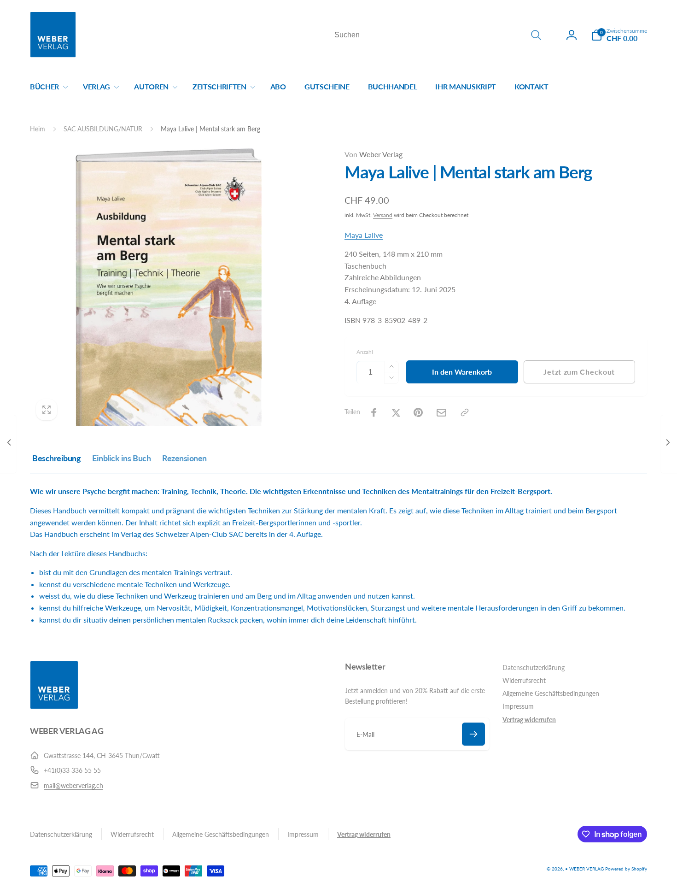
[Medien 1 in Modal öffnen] (169, 287)
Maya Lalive (363, 234)
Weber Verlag (373, 154)
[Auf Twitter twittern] (396, 412)
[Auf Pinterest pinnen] (418, 412)
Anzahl (364, 352)
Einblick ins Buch (121, 458)
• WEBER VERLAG (584, 868)
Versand (382, 215)
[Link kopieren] (464, 412)
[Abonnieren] (473, 734)
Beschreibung (56, 458)
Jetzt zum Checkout (579, 371)
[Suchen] (536, 35)
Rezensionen (184, 458)
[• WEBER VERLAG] (54, 706)
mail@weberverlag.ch (73, 785)
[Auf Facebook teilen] (374, 412)
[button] (619, 35)
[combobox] (437, 35)
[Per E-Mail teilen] (441, 412)
